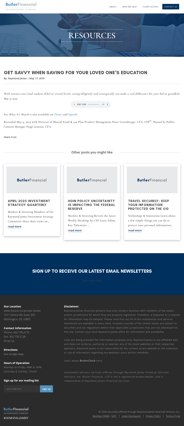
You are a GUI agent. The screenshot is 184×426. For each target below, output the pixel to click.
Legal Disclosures (131, 416)
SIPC (114, 416)
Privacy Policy (153, 416)
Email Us (9, 341)
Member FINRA (101, 416)
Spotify (72, 114)
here (91, 360)
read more (15, 226)
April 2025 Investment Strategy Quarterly (29, 203)
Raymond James (17, 78)
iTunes (58, 114)
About (113, 6)
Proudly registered (166, 424)
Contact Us (170, 6)
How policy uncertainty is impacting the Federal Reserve (91, 205)
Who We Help (129, 6)
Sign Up (46, 388)
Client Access (150, 6)
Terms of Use (173, 416)
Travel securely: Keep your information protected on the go (148, 205)
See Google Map (14, 354)
